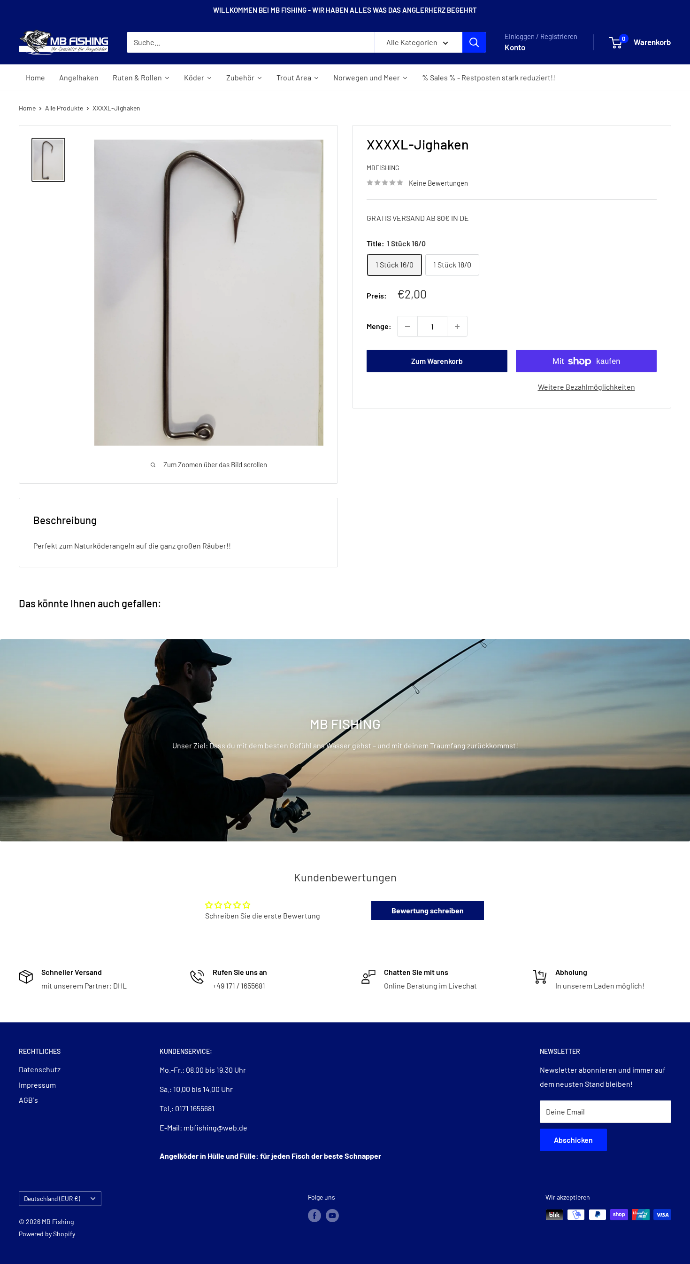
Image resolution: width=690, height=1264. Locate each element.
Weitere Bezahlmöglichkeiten (586, 387)
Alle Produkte (64, 108)
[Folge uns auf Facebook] (314, 1215)
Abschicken (573, 1139)
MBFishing (383, 168)
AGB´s (28, 1099)
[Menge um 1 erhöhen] (457, 327)
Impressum (37, 1084)
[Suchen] (474, 42)
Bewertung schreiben (427, 910)
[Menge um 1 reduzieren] (407, 327)
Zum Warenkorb (437, 361)
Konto (515, 47)
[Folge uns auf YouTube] (332, 1215)
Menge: (379, 326)
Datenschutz (40, 1069)
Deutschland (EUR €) (52, 1198)
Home (27, 108)
